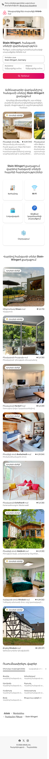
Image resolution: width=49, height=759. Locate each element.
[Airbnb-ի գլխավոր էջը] (4, 12)
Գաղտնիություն (17, 747)
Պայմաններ (32, 747)
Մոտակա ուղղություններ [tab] (14, 669)
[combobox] (23, 60)
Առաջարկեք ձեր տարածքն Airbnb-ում (25, 12)
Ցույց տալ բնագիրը (28, 5)
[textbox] (13, 68)
